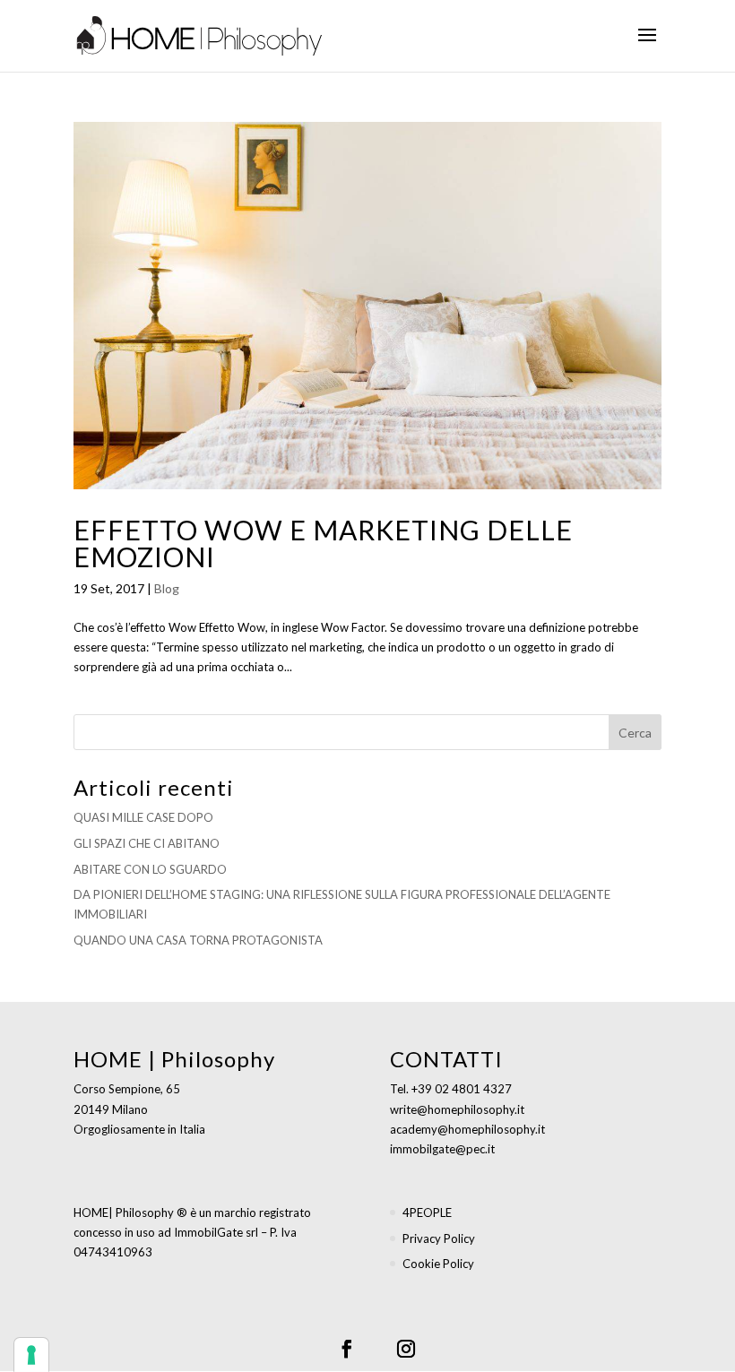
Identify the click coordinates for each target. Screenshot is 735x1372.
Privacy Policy (438, 1238)
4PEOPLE (427, 1212)
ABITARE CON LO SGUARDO (150, 869)
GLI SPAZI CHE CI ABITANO (147, 843)
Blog (166, 588)
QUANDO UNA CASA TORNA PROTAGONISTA (198, 940)
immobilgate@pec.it (442, 1149)
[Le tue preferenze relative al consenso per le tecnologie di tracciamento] (31, 1355)
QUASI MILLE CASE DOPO (143, 817)
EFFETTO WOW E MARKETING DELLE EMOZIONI (323, 543)
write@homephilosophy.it (457, 1109)
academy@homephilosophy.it (467, 1129)
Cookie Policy (438, 1263)
